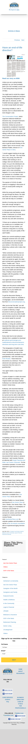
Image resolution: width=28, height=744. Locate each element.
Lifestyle (5, 611)
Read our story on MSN (11, 78)
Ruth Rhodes (6, 358)
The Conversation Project (10, 116)
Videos (5, 567)
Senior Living (7, 626)
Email (3, 651)
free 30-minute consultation (16, 523)
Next (22, 40)
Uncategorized (7, 629)
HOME (20, 669)
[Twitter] (6, 685)
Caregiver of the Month (10, 588)
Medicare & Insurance (10, 614)
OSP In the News (8, 570)
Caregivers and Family (15, 531)
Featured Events (8, 596)
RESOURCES (20, 673)
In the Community (10, 532)
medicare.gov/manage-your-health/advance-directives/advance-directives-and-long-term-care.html (13, 342)
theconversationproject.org (16, 302)
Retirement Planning (6, 534)
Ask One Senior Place (10, 563)
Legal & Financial (18, 532)
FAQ (7, 701)
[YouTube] (10, 685)
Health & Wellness (9, 599)
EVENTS (7, 699)
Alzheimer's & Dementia (10, 581)
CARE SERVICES (7, 697)
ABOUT (20, 671)
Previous (17, 40)
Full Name (4, 644)
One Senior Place (17, 502)
